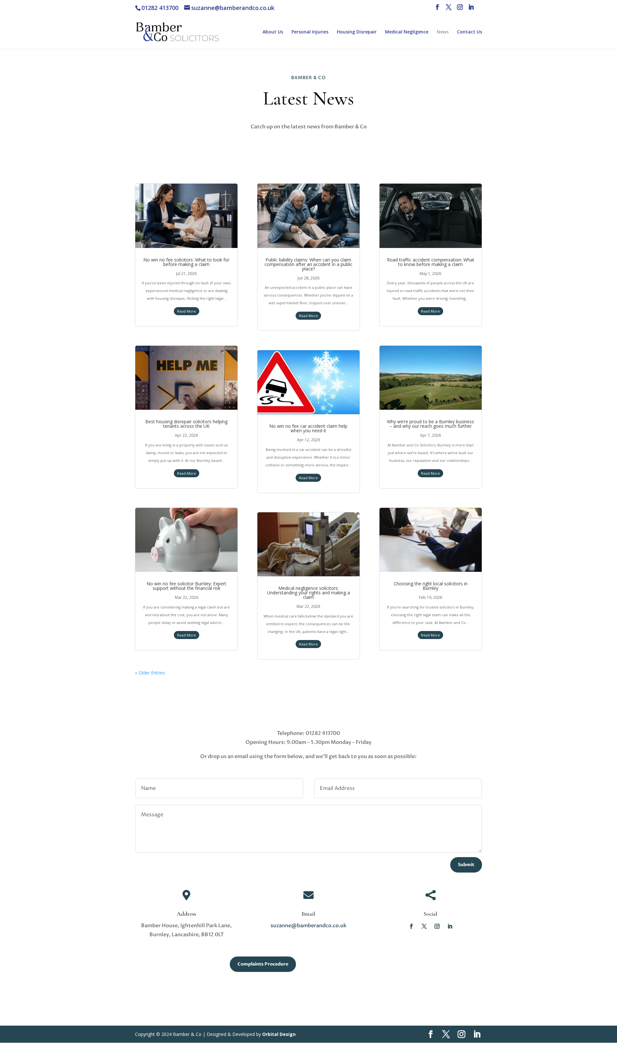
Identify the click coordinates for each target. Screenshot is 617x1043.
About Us (273, 32)
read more (186, 311)
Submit (466, 865)
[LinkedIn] (471, 9)
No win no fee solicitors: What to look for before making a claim (186, 262)
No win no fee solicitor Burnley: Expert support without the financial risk (186, 586)
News (443, 32)
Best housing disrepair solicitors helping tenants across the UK (186, 423)
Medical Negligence (406, 32)
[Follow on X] (424, 926)
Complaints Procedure (262, 964)
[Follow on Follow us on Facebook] (411, 926)
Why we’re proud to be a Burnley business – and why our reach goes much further (430, 423)
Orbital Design (279, 1034)
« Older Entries (150, 673)
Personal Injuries (309, 32)
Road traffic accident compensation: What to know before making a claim (430, 262)
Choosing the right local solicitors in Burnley (431, 586)
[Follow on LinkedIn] (450, 926)
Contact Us (469, 32)
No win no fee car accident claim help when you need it (308, 428)
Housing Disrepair (357, 32)
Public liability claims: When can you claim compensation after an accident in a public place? (308, 264)
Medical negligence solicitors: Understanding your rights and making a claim (308, 592)
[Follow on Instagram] (437, 926)
